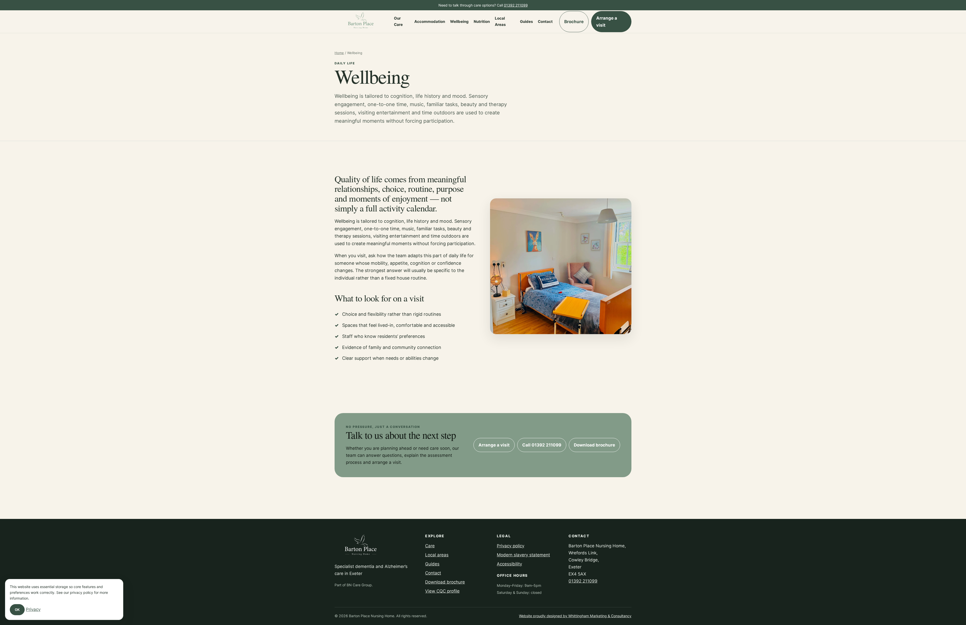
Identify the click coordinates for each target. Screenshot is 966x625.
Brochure (574, 21)
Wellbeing (459, 21)
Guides (526, 21)
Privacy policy (510, 545)
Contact (545, 21)
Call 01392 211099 (541, 445)
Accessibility (509, 563)
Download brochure (594, 445)
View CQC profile (442, 591)
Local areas (437, 554)
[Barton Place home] (361, 22)
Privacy (33, 609)
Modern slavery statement (523, 554)
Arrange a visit (606, 22)
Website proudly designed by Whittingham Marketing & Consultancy (575, 616)
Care (430, 545)
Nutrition (482, 21)
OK (17, 610)
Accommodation (429, 21)
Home (339, 53)
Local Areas (500, 21)
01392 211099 (516, 5)
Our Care (398, 21)
